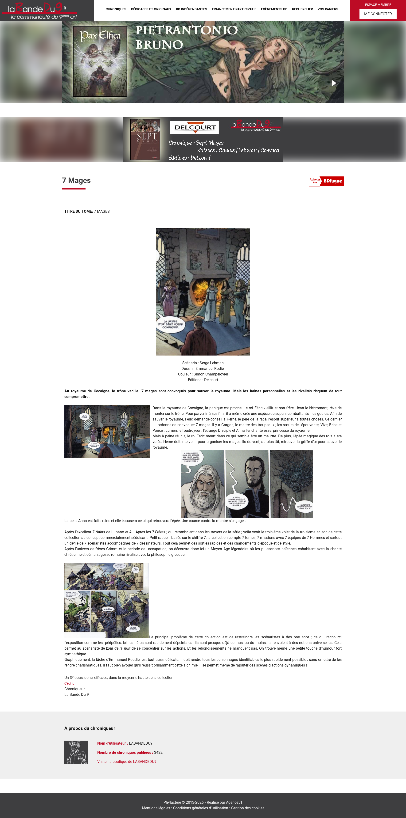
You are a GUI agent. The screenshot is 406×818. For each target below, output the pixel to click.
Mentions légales (156, 808)
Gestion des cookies (247, 808)
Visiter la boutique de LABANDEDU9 (126, 761)
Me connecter (378, 14)
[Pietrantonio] (203, 62)
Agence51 (234, 802)
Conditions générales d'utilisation (200, 808)
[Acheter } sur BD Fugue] (326, 182)
